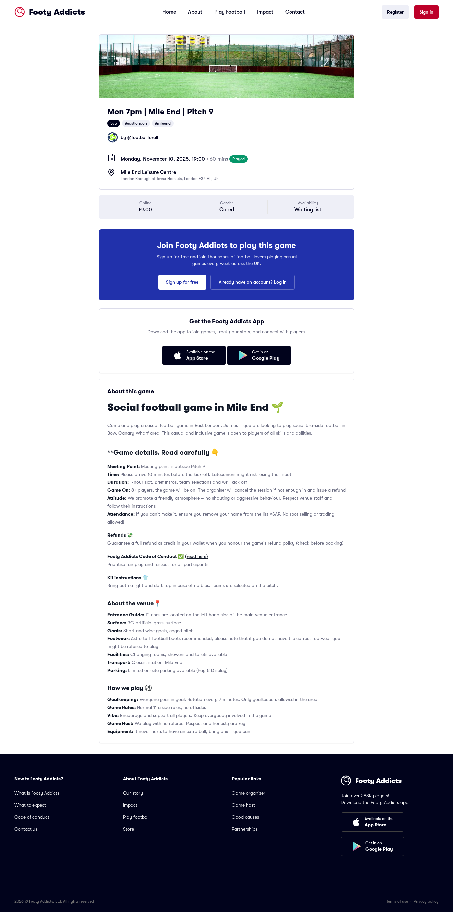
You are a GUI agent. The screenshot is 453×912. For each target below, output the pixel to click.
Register (395, 12)
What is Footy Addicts (36, 793)
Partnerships (244, 829)
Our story (133, 793)
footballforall (144, 137)
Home (169, 12)
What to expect (30, 805)
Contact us (25, 829)
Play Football (229, 12)
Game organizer (248, 793)
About (195, 12)
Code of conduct (31, 817)
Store (128, 829)
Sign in (426, 12)
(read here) (196, 556)
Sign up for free (182, 282)
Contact (295, 12)
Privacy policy (426, 901)
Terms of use (397, 901)
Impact (265, 12)
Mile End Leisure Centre (148, 172)
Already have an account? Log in (253, 282)
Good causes (245, 817)
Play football (136, 817)
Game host (243, 805)
